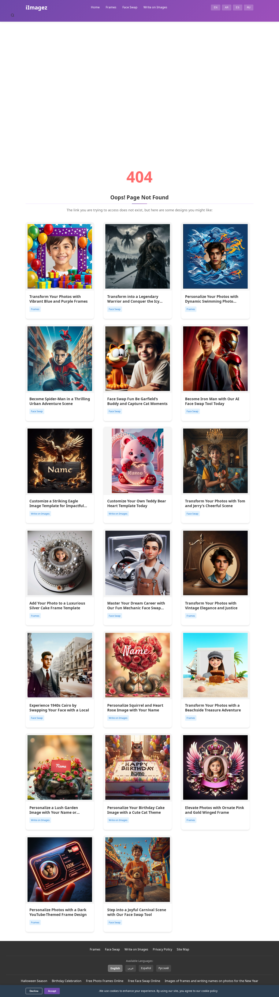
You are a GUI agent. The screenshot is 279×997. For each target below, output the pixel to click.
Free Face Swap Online (144, 981)
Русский (163, 968)
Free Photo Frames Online (104, 981)
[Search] (12, 15)
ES (237, 7)
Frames (111, 7)
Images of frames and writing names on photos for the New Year (211, 981)
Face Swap (129, 7)
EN (215, 7)
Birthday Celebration (66, 981)
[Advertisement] (139, 85)
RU (248, 7)
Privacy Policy (162, 949)
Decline (34, 991)
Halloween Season (34, 981)
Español (146, 968)
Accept (52, 991)
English (115, 968)
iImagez (36, 7)
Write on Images (155, 7)
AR (226, 7)
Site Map (183, 949)
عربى (131, 968)
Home (95, 7)
